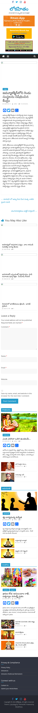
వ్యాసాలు (13, 590)
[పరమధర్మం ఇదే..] (7, 474)
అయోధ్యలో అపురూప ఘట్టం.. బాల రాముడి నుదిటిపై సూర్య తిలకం (17, 245)
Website (4, 379)
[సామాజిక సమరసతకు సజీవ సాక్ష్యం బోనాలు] (7, 621)
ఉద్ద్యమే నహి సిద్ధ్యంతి (21, 551)
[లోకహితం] (3, 56)
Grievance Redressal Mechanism (11, 674)
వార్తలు (5, 89)
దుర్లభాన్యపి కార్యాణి (21, 540)
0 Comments (24, 104)
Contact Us (4, 685)
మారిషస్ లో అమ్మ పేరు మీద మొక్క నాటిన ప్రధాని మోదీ (17, 200)
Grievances (4, 671)
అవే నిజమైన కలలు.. (21, 464)
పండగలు (6, 590)
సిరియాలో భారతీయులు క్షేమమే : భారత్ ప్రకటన (16, 305)
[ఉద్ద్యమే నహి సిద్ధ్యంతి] (7, 550)
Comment (5, 327)
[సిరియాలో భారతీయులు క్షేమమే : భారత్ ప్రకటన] (19, 284)
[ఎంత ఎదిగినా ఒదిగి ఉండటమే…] (19, 414)
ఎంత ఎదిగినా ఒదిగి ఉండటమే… (17, 438)
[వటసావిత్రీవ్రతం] (7, 631)
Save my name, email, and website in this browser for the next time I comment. (16, 394)
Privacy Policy (5, 667)
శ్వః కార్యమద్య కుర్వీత (12, 517)
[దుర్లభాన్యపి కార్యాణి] (7, 539)
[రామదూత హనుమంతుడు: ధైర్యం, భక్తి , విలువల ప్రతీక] (7, 642)
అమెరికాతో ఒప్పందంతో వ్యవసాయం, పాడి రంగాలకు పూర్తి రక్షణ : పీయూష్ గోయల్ (17, 275)
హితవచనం (6, 435)
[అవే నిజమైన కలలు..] (7, 463)
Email (3, 368)
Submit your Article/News (9, 689)
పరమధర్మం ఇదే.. (20, 475)
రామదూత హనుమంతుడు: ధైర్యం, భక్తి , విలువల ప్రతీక (24, 644)
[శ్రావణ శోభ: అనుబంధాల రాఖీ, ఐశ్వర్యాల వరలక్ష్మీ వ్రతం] (19, 569)
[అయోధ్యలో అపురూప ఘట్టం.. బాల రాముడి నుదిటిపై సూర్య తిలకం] (19, 225)
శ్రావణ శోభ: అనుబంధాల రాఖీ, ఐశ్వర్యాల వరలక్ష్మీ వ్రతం (16, 595)
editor (16, 104)
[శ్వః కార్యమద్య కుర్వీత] (19, 493)
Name (4, 356)
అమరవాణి (6, 513)
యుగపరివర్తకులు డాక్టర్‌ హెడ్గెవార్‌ (24, 211)
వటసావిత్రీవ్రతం (19, 632)
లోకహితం (19, 8)
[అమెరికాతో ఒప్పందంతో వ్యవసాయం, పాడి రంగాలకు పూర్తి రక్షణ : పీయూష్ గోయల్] (19, 255)
